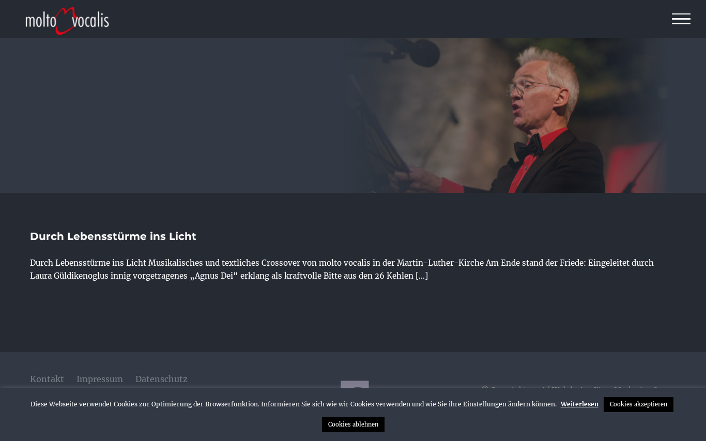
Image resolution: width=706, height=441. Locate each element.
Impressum (99, 379)
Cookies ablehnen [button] (353, 424)
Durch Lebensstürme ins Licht (113, 236)
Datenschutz (161, 379)
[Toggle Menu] (681, 19)
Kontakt (47, 379)
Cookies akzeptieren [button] (638, 404)
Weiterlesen (579, 404)
